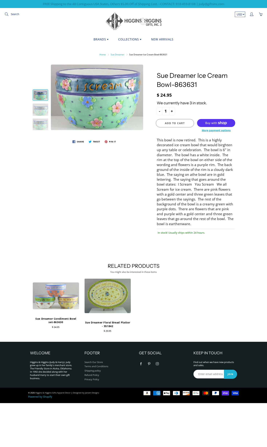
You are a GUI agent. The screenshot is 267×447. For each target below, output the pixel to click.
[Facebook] (141, 364)
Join (230, 374)
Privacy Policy (91, 379)
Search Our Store (93, 362)
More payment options (216, 130)
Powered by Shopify (40, 396)
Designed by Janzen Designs (86, 392)
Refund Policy (91, 375)
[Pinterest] (149, 364)
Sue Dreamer (117, 54)
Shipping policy (92, 370)
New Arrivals (162, 39)
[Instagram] (157, 364)
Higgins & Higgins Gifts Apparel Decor (53, 392)
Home (103, 54)
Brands (100, 39)
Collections (129, 39)
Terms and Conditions (96, 366)
